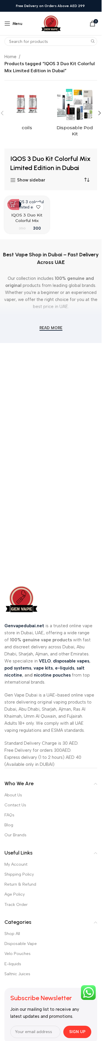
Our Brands (15, 835)
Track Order (16, 904)
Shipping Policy (19, 874)
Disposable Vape (20, 943)
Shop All (12, 933)
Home (10, 56)
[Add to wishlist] (38, 207)
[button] (99, 113)
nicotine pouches (52, 675)
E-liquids (12, 963)
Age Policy (14, 894)
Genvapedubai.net (24, 625)
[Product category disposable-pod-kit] (74, 113)
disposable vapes (71, 661)
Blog (8, 825)
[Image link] (21, 599)
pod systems (17, 668)
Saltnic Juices (17, 973)
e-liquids (64, 668)
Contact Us (15, 805)
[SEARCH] (92, 41)
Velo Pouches (17, 953)
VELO (45, 661)
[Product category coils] (26, 110)
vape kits (43, 668)
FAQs (9, 815)
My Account (15, 864)
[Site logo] (51, 23)
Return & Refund (20, 884)
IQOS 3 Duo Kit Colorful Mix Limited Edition (26, 220)
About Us (13, 795)
